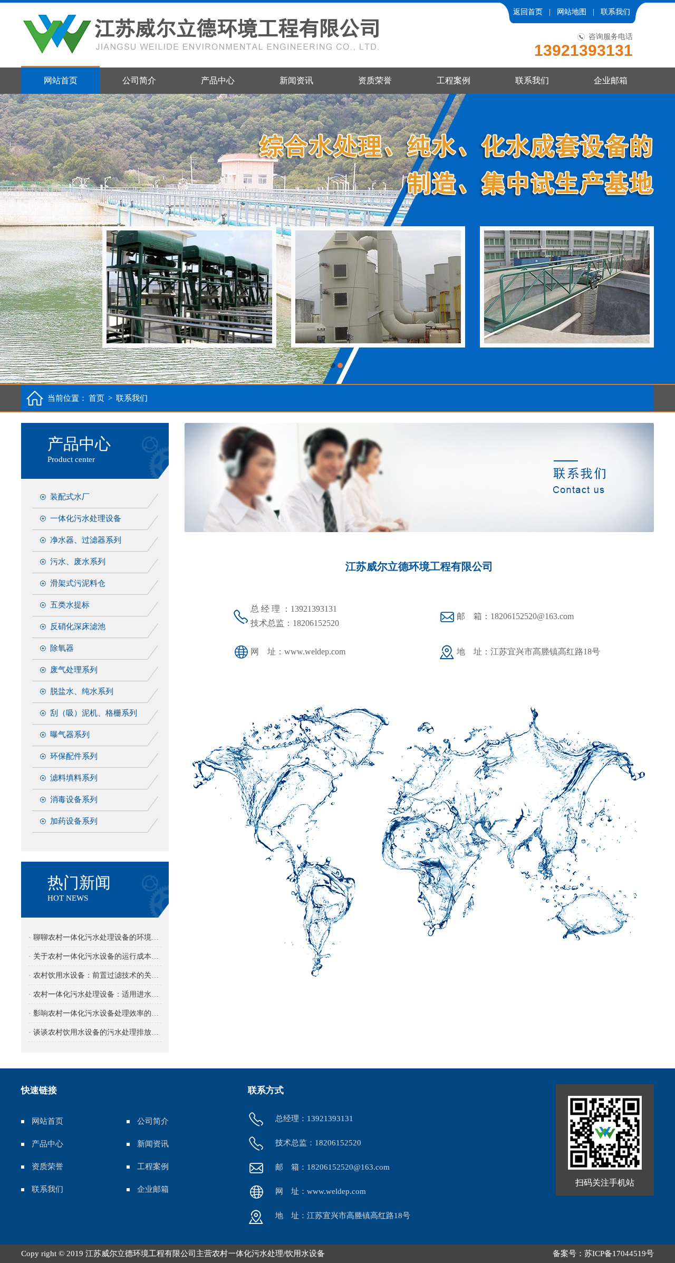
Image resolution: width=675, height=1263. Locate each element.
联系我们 (615, 12)
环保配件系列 (74, 756)
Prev (18, 238)
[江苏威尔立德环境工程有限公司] (337, 239)
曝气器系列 (70, 734)
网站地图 (571, 12)
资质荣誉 (375, 80)
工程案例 (453, 80)
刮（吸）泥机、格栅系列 (93, 713)
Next (656, 238)
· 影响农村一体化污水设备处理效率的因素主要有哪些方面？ (94, 1013)
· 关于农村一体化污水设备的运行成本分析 (94, 956)
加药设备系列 (74, 821)
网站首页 (61, 80)
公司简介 (139, 80)
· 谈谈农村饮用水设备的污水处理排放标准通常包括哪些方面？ (94, 1032)
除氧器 (62, 648)
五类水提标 (70, 605)
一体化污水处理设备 (85, 518)
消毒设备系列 (74, 799)
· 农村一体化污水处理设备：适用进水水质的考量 (94, 994)
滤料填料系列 (74, 778)
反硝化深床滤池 (77, 626)
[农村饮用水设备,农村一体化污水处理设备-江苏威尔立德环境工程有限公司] (200, 34)
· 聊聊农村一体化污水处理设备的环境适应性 (94, 937)
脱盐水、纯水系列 (81, 691)
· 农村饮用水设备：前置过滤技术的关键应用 (94, 975)
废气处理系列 (74, 670)
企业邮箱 (611, 80)
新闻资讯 (296, 80)
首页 (96, 398)
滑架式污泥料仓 (77, 583)
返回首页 (528, 12)
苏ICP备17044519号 (619, 1253)
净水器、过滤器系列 (85, 540)
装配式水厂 (70, 497)
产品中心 (218, 80)
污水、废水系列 (77, 561)
